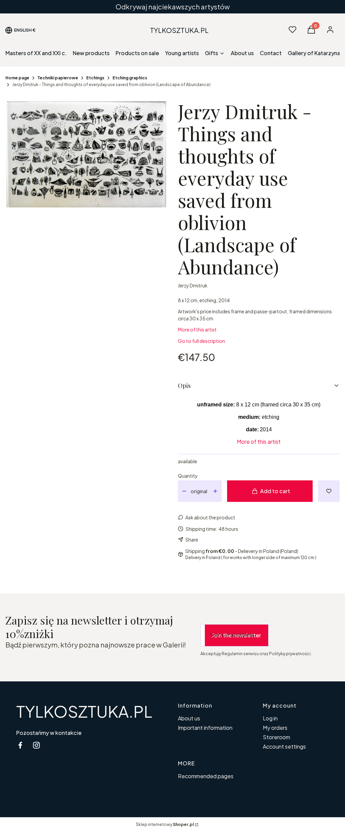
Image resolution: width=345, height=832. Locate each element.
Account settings (284, 746)
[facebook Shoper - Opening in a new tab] (20, 745)
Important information (205, 727)
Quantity (188, 476)
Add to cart (275, 490)
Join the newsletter (236, 635)
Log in (270, 718)
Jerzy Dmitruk (193, 285)
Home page (17, 77)
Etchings (95, 77)
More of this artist (197, 329)
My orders (275, 727)
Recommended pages (205, 776)
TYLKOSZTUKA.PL (84, 711)
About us (189, 718)
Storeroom (276, 737)
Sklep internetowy (165, 824)
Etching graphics (130, 77)
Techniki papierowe (57, 77)
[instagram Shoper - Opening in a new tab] (36, 745)
